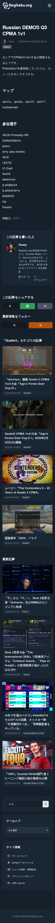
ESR (16, 218)
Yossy (22, 245)
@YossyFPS (40, 279)
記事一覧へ (24, 278)
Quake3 (7, 46)
